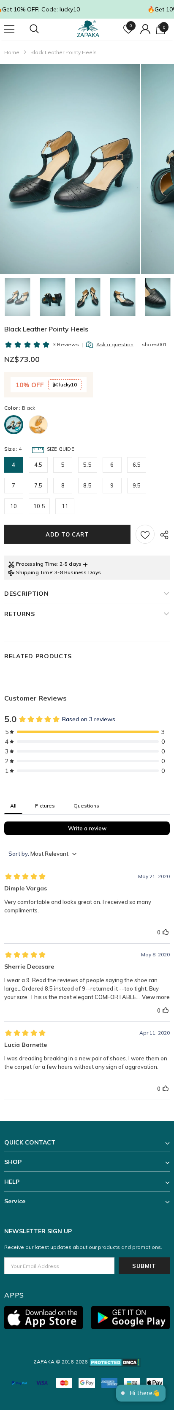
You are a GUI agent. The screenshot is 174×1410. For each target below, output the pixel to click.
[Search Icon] (42, 29)
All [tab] (13, 805)
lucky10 (67, 384)
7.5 (38, 485)
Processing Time (36, 564)
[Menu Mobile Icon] (9, 29)
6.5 (137, 464)
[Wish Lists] (145, 534)
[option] (70, 169)
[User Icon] (145, 29)
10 (13, 506)
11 (65, 506)
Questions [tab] (86, 805)
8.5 (87, 485)
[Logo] (88, 29)
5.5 (87, 464)
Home (11, 52)
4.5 (38, 464)
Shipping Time (34, 572)
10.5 (39, 506)
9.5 (137, 485)
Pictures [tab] (45, 805)
